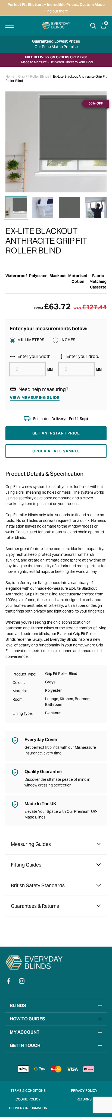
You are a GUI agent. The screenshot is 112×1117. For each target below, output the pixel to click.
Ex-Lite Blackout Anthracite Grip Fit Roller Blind (56, 79)
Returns (84, 1099)
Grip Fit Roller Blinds (33, 76)
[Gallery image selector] (16, 207)
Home (9, 76)
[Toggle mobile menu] (9, 25)
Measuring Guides (31, 844)
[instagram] (21, 981)
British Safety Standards (38, 885)
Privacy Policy (84, 1091)
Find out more (56, 11)
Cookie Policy (28, 1099)
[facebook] (8, 981)
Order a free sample (56, 451)
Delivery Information (28, 1108)
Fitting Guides (26, 865)
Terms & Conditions (28, 1091)
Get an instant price (56, 433)
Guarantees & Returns (35, 906)
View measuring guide (35, 397)
